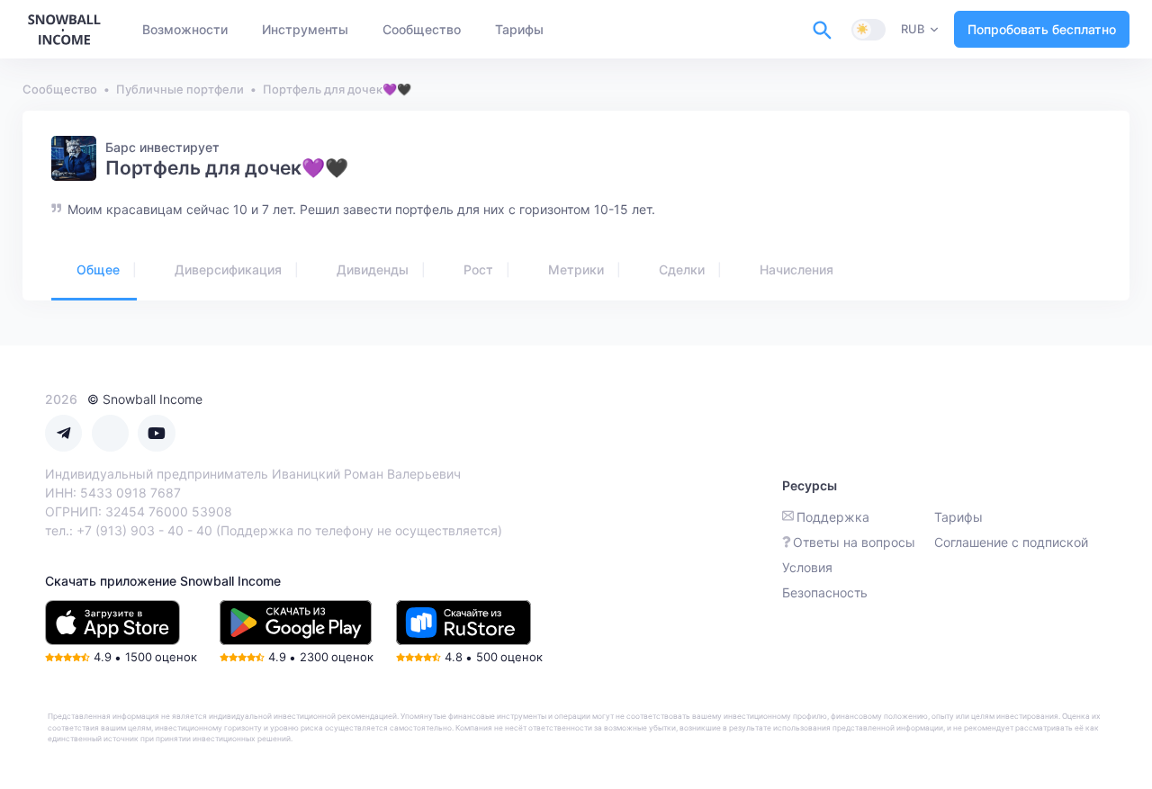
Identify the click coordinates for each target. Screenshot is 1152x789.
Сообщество (59, 89)
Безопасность (825, 592)
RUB (912, 29)
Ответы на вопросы (854, 542)
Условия (807, 567)
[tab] (94, 270)
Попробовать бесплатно (1042, 29)
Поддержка (832, 517)
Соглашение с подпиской (1011, 542)
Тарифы (958, 517)
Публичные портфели (180, 89)
